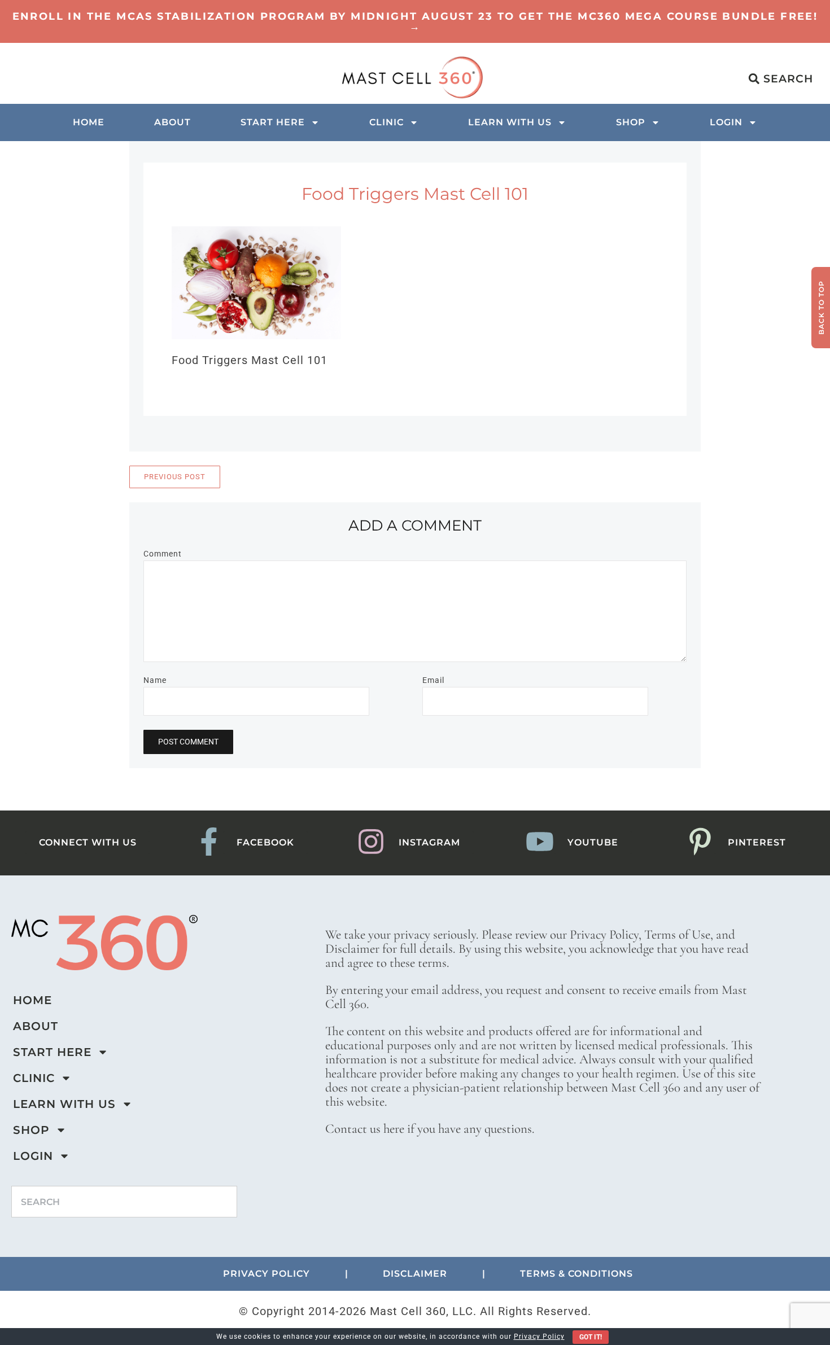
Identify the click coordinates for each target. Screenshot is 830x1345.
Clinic (386, 122)
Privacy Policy (539, 1336)
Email (433, 680)
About (172, 122)
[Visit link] (415, 21)
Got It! (590, 1337)
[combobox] (124, 1201)
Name (155, 680)
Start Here (273, 122)
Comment (162, 554)
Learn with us (510, 122)
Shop (630, 122)
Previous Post (175, 476)
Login (726, 122)
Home (88, 122)
